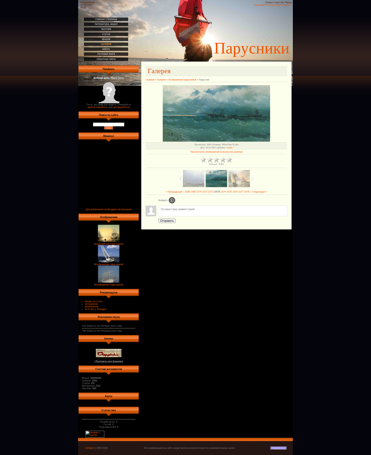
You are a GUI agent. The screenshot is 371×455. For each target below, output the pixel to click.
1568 (187, 191)
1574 (223, 191)
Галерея (161, 79)
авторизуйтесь (121, 107)
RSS (289, 5)
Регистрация (271, 5)
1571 (204, 191)
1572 (210, 191)
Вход (282, 5)
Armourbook (91, 304)
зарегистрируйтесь (97, 107)
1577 (240, 191)
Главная (257, 5)
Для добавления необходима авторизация (109, 209)
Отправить (167, 220)
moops (230, 148)
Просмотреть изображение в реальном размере (216, 151)
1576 (235, 191)
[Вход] (172, 200)
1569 (193, 191)
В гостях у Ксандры (95, 309)
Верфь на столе (93, 301)
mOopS (89, 448)
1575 (229, 191)
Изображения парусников (109, 244)
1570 (199, 191)
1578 (246, 191)
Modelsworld (91, 306)
